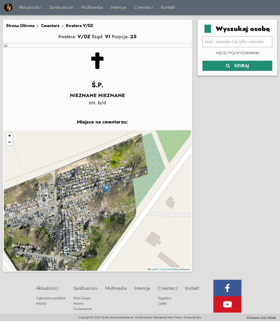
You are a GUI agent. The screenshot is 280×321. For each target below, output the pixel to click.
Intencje (118, 7)
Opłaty (162, 303)
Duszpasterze (82, 308)
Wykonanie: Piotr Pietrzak (261, 317)
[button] (106, 189)
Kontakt (168, 7)
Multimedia (92, 7)
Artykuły (41, 303)
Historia (78, 303)
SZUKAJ (241, 66)
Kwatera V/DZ (79, 26)
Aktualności (30, 7)
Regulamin (165, 298)
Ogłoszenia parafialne (50, 298)
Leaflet (154, 269)
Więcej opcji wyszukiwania (237, 53)
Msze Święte (81, 298)
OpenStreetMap (170, 269)
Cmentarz (143, 7)
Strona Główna (20, 26)
